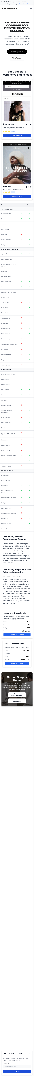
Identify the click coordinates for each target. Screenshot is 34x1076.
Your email (6, 1063)
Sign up (17, 1071)
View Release (17, 58)
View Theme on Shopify (17, 634)
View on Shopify (17, 135)
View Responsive (17, 52)
